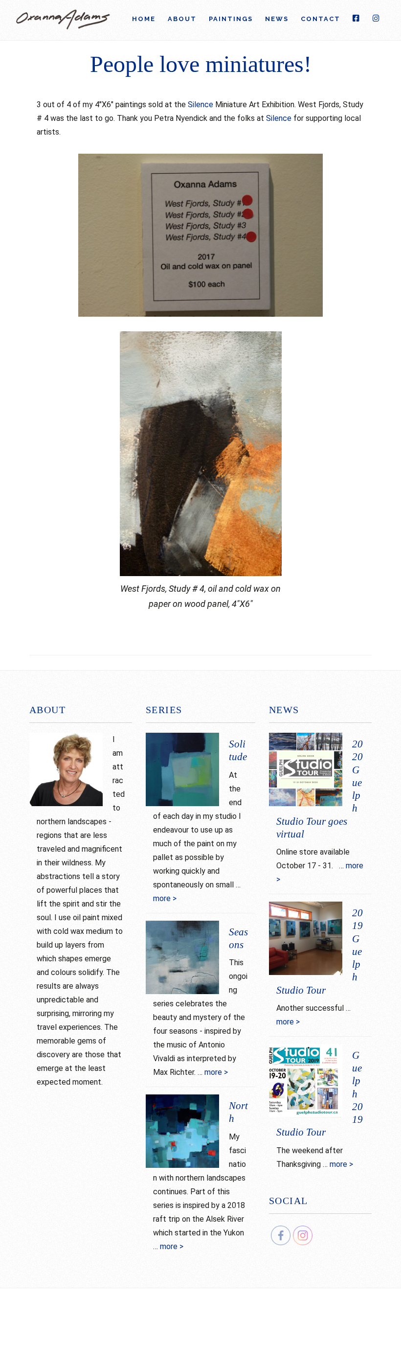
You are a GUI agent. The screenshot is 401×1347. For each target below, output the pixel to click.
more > (165, 898)
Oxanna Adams (63, 22)
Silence (200, 104)
